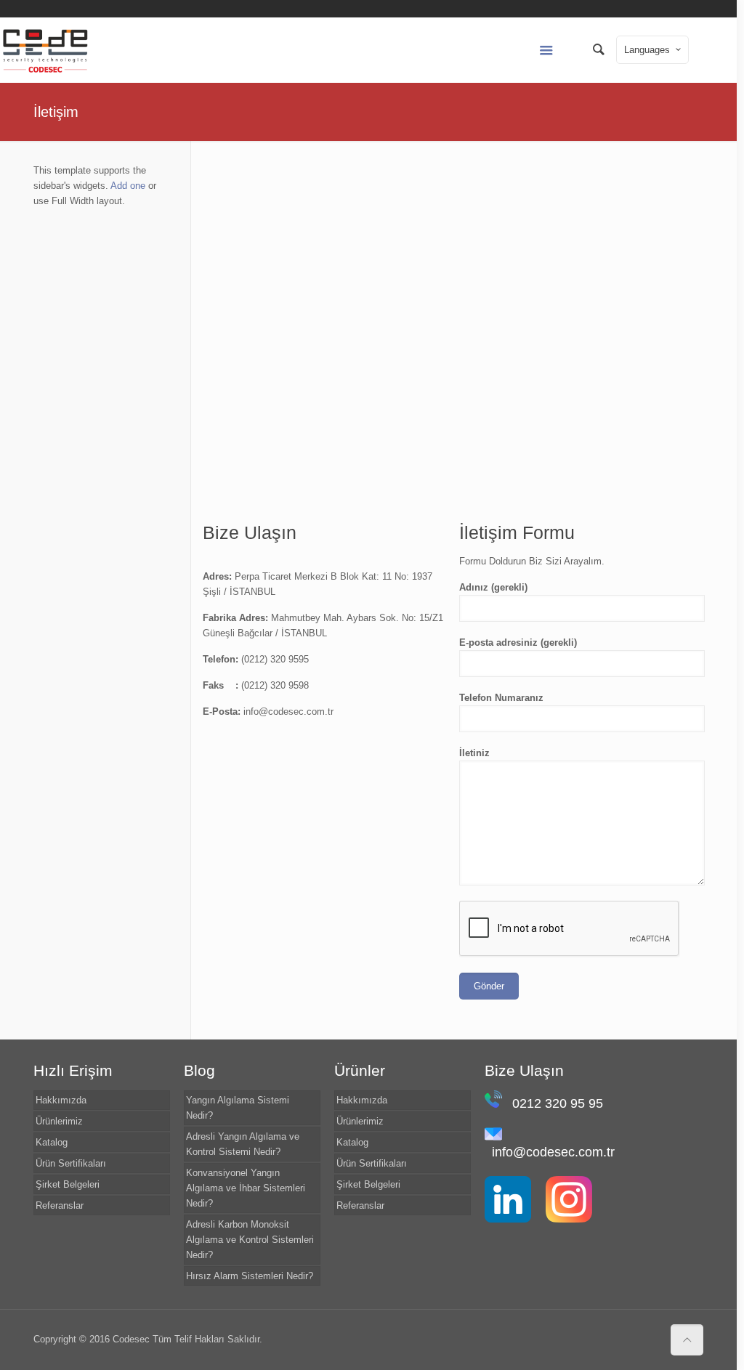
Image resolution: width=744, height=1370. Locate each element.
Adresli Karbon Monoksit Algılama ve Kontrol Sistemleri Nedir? (250, 1239)
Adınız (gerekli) (493, 587)
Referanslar (60, 1205)
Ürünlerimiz (59, 1121)
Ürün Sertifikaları (71, 1163)
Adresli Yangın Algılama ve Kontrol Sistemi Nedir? (242, 1144)
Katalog (52, 1142)
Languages (647, 49)
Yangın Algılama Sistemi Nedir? (237, 1108)
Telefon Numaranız (501, 697)
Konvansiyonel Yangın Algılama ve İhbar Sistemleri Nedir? (245, 1188)
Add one (127, 185)
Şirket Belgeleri (68, 1184)
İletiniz (474, 752)
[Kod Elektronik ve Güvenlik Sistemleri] (45, 50)
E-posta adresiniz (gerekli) (518, 642)
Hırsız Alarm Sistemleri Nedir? (249, 1275)
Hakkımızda (61, 1100)
